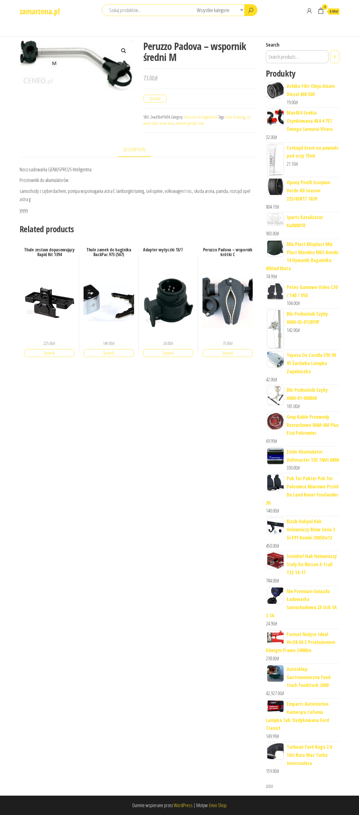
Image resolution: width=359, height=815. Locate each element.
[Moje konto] (309, 11)
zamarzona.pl (39, 11)
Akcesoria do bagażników (201, 117)
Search (272, 44)
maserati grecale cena (190, 123)
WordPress (183, 805)
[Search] (334, 56)
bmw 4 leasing (235, 117)
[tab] (138, 150)
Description (134, 149)
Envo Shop (218, 805)
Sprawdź (155, 98)
